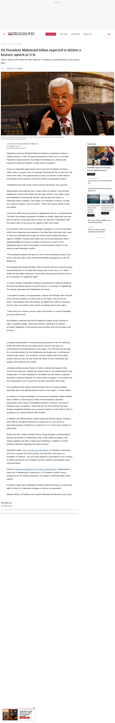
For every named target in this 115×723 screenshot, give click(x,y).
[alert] (19, 714)
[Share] (2, 68)
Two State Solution (6, 506)
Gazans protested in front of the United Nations (35, 469)
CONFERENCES (50, 34)
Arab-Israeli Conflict (16, 44)
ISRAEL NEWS (64, 34)
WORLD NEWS (75, 34)
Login (109, 34)
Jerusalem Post (5, 44)
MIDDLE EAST (87, 34)
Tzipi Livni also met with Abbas (35, 450)
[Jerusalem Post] (20, 34)
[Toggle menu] (3, 34)
